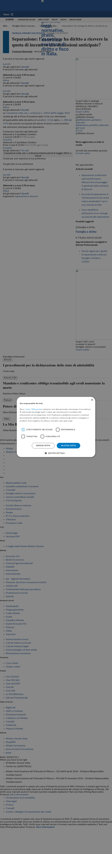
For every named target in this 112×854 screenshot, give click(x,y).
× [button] (92, 400)
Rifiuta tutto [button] (43, 445)
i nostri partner (33, 409)
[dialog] (56, 427)
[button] (56, 453)
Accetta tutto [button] (68, 445)
